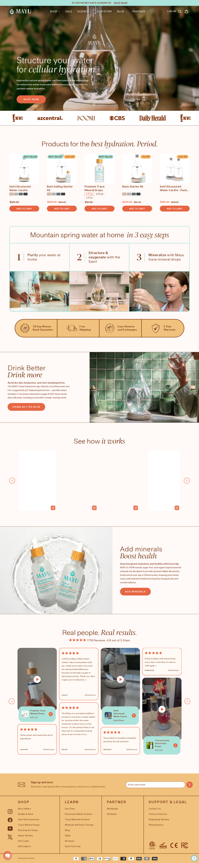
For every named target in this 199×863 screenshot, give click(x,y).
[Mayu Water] (20, 11)
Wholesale (112, 808)
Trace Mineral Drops (29, 824)
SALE (68, 11)
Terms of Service (158, 814)
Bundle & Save (25, 814)
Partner (138, 11)
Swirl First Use (73, 846)
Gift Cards (23, 841)
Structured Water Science (78, 814)
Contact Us (155, 808)
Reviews (69, 841)
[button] (7, 855)
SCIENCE (83, 11)
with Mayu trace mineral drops (166, 257)
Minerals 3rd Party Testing (79, 824)
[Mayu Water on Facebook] (10, 819)
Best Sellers (24, 808)
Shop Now (31, 99)
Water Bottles (25, 835)
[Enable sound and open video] (53, 508)
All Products (24, 846)
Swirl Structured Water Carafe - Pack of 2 (173, 188)
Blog (120, 11)
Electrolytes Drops (28, 830)
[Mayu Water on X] (10, 836)
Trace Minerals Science (77, 819)
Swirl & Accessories (28, 819)
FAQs (68, 835)
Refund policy (156, 824)
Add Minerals (135, 591)
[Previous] (12, 481)
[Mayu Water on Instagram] (10, 811)
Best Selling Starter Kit (60, 188)
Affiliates (112, 814)
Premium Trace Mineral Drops (94, 188)
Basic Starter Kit (132, 186)
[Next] (187, 481)
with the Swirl (104, 257)
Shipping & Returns (159, 819)
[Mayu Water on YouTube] (10, 828)
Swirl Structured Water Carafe (20, 188)
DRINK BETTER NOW (26, 407)
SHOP (53, 11)
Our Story (104, 11)
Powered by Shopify (26, 858)
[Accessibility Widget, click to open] (194, 858)
